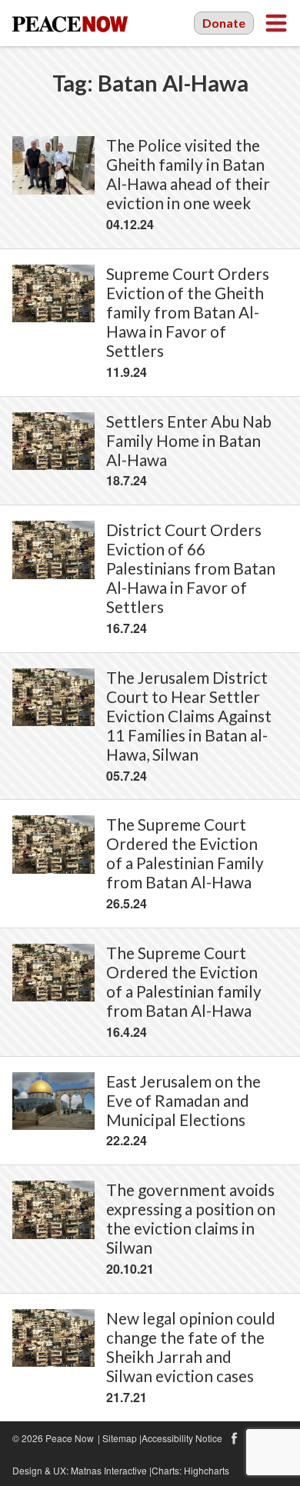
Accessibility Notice (182, 1437)
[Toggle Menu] (276, 23)
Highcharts (206, 1470)
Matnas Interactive (109, 1470)
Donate (223, 22)
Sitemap (119, 1437)
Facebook (234, 1438)
